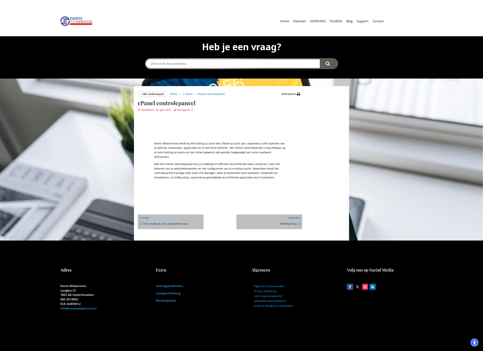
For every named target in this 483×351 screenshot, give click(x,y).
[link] (173, 94)
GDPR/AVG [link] (318, 21)
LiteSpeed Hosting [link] (168, 293)
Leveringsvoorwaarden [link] (268, 296)
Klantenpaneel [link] (166, 300)
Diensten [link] (299, 21)
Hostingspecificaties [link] (169, 286)
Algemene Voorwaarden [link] (269, 286)
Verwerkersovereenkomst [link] (270, 301)
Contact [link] (378, 21)
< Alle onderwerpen (152, 94)
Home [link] (284, 21)
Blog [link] (349, 21)
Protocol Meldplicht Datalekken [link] (273, 306)
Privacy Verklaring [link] (265, 291)
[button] (290, 94)
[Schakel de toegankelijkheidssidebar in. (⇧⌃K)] (474, 342)
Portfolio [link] (336, 21)
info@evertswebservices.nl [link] (78, 308)
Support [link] (362, 21)
